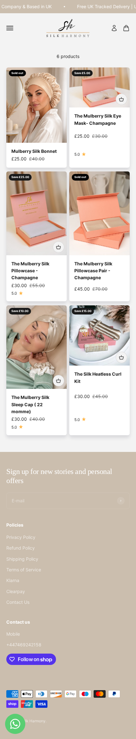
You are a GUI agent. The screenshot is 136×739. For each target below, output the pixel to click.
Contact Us (17, 602)
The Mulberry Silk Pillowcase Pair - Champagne (93, 270)
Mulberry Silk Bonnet (34, 151)
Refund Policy (20, 548)
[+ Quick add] (121, 99)
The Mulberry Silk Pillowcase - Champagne (30, 270)
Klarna (12, 580)
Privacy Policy (20, 537)
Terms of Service (23, 569)
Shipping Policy (22, 559)
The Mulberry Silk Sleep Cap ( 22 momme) (30, 404)
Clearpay (15, 591)
